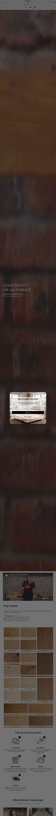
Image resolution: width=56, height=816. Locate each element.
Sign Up (28, 412)
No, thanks (28, 416)
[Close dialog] (44, 394)
